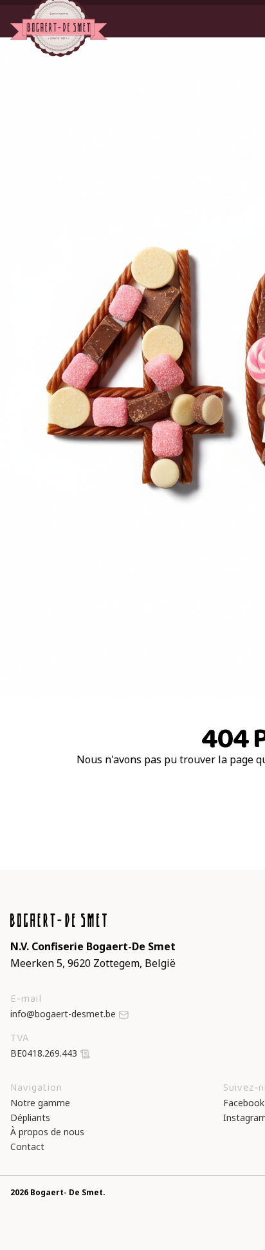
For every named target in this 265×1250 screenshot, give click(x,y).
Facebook (243, 1103)
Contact (27, 1146)
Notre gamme (40, 1103)
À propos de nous (47, 1132)
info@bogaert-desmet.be (63, 1014)
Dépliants (30, 1117)
